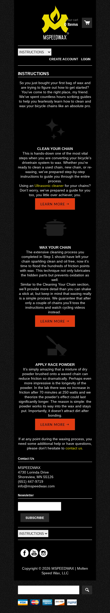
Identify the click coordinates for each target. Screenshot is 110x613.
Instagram (43, 553)
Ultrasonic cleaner (49, 186)
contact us (73, 448)
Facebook (24, 553)
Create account (63, 59)
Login (86, 59)
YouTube (34, 553)
